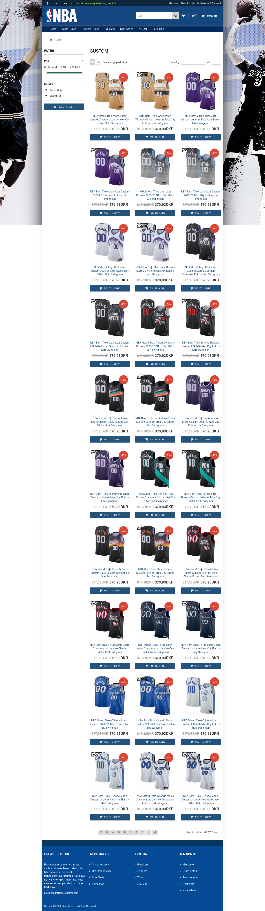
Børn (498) (56, 90)
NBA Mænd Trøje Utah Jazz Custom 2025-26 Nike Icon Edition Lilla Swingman (200, 119)
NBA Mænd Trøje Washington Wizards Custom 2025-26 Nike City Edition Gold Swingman (110, 119)
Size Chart (98, 877)
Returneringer (190, 877)
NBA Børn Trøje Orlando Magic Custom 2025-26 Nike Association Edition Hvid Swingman (201, 799)
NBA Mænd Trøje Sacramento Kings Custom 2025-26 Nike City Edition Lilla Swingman (200, 421)
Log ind (54, 3)
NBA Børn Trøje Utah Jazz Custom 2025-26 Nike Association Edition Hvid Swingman (155, 270)
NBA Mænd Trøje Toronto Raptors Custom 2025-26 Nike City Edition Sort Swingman (155, 346)
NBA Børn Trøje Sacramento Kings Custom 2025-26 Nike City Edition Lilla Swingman (109, 497)
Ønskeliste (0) (188, 3)
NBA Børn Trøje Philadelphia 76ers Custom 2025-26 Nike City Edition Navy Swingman (200, 648)
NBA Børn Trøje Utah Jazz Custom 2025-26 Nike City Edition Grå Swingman (200, 195)
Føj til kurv (111, 137)
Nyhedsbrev (189, 890)
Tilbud (140, 877)
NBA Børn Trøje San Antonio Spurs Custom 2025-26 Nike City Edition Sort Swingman (155, 421)
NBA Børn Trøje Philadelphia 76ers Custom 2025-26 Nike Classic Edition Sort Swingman (109, 648)
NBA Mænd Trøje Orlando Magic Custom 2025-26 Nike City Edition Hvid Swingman (201, 724)
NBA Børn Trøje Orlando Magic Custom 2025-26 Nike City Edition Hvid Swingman (109, 799)
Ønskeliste (189, 884)
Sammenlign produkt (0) (115, 62)
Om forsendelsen (102, 871)
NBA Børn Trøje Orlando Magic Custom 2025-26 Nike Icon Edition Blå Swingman (155, 724)
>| (155, 832)
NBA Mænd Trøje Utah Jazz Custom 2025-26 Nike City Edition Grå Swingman (155, 195)
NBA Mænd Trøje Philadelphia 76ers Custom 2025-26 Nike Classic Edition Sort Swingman (201, 572)
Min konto (173, 3)
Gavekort (142, 864)
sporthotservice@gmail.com (64, 892)
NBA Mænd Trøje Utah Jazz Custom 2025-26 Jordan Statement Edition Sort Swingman (201, 270)
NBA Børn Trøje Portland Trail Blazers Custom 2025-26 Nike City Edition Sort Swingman (200, 497)
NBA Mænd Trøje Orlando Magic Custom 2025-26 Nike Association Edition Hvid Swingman (155, 799)
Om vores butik (100, 864)
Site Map (142, 884)
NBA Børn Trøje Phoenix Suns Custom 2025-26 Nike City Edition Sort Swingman (155, 572)
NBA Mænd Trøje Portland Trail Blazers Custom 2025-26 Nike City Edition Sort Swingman (155, 497)
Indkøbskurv (203, 3)
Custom (58, 39)
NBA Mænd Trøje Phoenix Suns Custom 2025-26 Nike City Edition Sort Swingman (109, 572)
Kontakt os (98, 884)
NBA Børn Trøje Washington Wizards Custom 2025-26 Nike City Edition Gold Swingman (155, 119)
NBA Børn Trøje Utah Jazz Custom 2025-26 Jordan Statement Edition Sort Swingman (109, 346)
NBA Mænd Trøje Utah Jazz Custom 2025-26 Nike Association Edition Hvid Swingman (109, 270)
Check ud (216, 3)
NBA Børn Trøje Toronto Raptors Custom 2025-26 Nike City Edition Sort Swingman (201, 346)
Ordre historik (190, 871)
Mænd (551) (57, 95)
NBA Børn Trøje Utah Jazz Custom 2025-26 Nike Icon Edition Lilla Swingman (109, 195)
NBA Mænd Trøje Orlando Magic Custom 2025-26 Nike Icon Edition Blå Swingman (109, 724)
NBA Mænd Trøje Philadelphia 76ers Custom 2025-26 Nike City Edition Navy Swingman (155, 648)
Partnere (142, 871)
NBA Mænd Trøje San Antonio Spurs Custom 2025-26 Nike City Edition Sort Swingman (109, 421)
